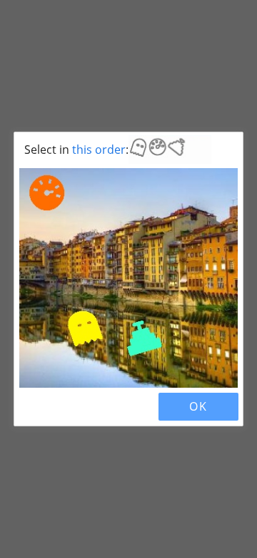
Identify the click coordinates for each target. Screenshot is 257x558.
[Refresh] (56, 406)
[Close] (31, 406)
